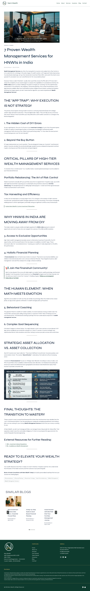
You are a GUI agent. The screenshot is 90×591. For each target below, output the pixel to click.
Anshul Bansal (8, 67)
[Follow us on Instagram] (46, 276)
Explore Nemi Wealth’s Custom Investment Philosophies (20, 206)
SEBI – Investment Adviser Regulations (16, 444)
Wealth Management (53, 478)
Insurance (74, 3)
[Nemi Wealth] (83, 587)
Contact (84, 3)
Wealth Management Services (12, 481)
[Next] (56, 512)
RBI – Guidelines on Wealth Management (17, 446)
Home (58, 3)
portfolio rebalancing (41, 478)
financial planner (9, 478)
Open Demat (35, 555)
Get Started (35, 553)
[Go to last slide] (8, 512)
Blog (80, 3)
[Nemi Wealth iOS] (85, 587)
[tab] (29, 529)
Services (68, 3)
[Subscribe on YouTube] (12, 278)
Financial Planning (8, 45)
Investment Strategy (30, 478)
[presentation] (13, 501)
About (63, 3)
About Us (34, 549)
